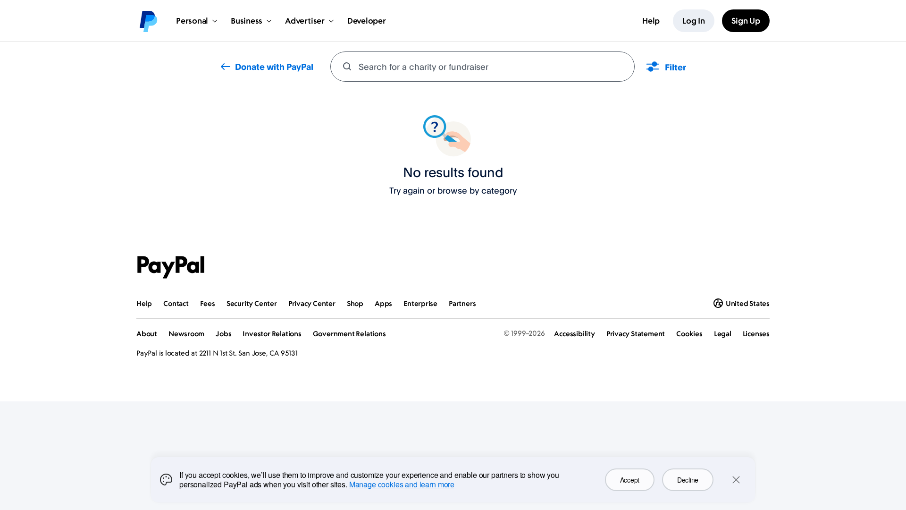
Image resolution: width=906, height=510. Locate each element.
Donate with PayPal (274, 66)
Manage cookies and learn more (401, 484)
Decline (687, 479)
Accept (629, 479)
